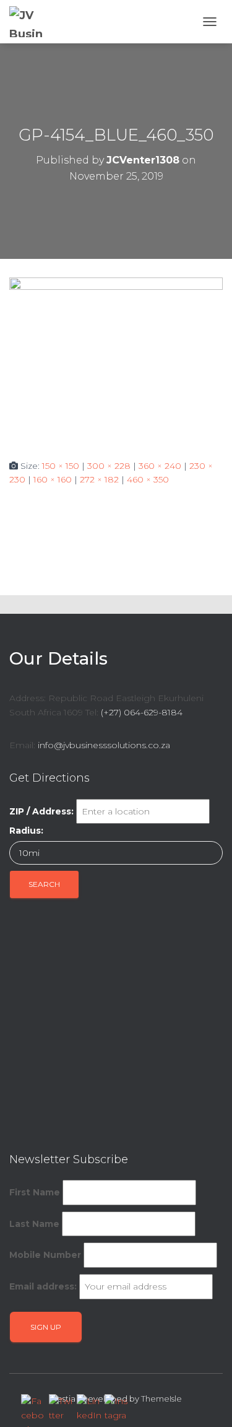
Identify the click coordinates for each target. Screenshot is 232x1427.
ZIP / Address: (41, 811)
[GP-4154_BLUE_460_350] (116, 358)
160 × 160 (52, 479)
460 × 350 (148, 479)
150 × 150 (60, 465)
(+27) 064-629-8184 (142, 712)
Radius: (26, 830)
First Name (34, 1192)
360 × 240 (160, 465)
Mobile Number (45, 1254)
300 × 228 (109, 465)
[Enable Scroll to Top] (207, 1402)
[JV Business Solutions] (34, 21)
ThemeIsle (161, 1398)
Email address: (43, 1286)
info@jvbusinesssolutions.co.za (104, 745)
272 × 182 (99, 479)
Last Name (34, 1223)
